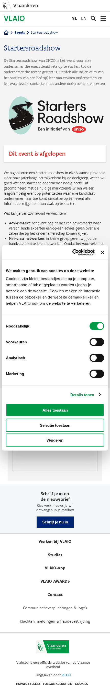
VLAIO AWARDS (55, 581)
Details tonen (82, 394)
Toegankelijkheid (57, 684)
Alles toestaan (55, 410)
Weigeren (55, 440)
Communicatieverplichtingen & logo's (55, 607)
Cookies (81, 684)
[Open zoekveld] (93, 18)
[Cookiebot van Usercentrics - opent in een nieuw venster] (72, 252)
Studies (55, 554)
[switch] (97, 342)
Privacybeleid (28, 684)
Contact (55, 594)
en (83, 18)
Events (20, 32)
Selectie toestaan (55, 425)
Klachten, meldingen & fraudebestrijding (55, 621)
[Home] (6, 33)
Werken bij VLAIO (55, 541)
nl (74, 18)
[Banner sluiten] (102, 252)
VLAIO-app (55, 567)
